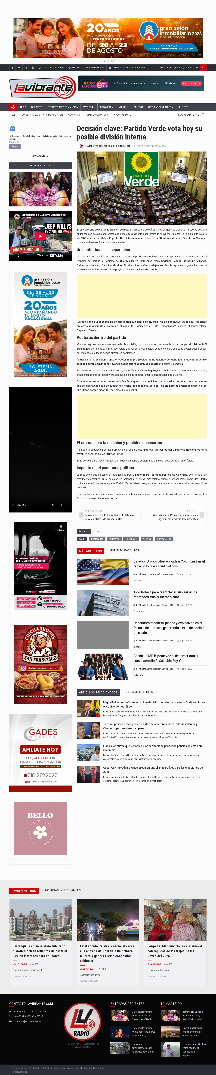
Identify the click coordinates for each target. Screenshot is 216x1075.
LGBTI (14, 115)
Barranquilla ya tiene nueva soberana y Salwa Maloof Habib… (142, 1016)
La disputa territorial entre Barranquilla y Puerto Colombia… (192, 1032)
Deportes (36, 107)
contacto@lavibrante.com (28, 1021)
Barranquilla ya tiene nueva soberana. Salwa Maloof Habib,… (143, 1032)
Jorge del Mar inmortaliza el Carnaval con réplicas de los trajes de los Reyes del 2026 (175, 951)
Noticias (147, 539)
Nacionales (131, 539)
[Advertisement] (142, 296)
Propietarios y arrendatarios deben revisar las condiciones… (144, 1048)
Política (138, 107)
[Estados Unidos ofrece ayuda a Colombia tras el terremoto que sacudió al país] (103, 572)
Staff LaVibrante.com (98, 115)
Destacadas (97, 539)
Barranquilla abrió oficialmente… (29, 970)
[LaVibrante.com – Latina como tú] (43, 87)
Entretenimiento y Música (63, 107)
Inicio (23, 107)
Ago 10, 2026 (186, 574)
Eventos (88, 107)
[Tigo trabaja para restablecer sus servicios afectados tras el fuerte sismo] (103, 603)
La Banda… (138, 675)
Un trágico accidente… (91, 975)
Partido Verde (164, 539)
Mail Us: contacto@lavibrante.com (128, 67)
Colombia (106, 107)
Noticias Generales (160, 107)
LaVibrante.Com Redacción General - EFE (107, 146)
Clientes (183, 107)
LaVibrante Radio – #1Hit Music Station (42, 115)
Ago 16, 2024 (186, 640)
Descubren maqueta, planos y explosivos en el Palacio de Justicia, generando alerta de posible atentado (168, 628)
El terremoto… (140, 611)
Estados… (138, 580)
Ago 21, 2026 (186, 669)
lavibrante (114, 539)
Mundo (122, 107)
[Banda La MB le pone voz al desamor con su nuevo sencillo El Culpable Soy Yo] (103, 667)
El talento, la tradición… (159, 970)
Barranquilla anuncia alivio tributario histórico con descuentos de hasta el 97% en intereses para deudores (40, 951)
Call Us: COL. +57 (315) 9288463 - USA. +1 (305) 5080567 (75, 67)
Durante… (138, 647)
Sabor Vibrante (122, 115)
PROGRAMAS (74, 115)
